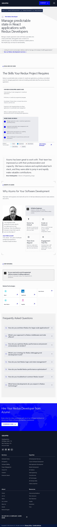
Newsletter (31, 504)
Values (3, 498)
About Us (4, 504)
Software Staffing (6, 464)
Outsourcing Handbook (34, 493)
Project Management (6, 467)
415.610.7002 (5, 445)
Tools (30, 507)
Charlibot (4, 472)
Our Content (4, 501)
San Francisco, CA (6, 443)
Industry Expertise (33, 483)
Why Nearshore (32, 498)
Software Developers (27, 10)
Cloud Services (32, 475)
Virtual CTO (4, 470)
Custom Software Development (36, 461)
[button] (53, 3)
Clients (3, 493)
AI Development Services (35, 459)
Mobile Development (34, 467)
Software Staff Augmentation (14, 10)
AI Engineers (4, 461)
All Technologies (33, 478)
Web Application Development (36, 464)
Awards (3, 507)
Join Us (3, 496)
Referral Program (6, 509)
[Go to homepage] (5, 3)
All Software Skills (33, 481)
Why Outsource (32, 496)
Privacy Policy (28, 525)
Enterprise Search (6, 475)
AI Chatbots (32, 470)
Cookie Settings (37, 525)
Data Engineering (33, 472)
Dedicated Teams (6, 459)
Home (3, 10)
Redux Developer (38, 10)
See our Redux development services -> (15, 52)
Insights (31, 501)
